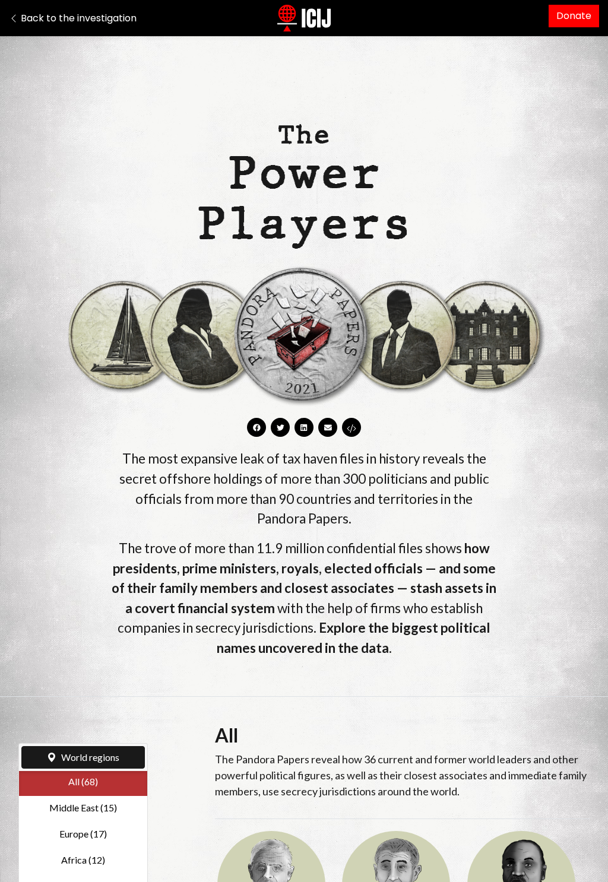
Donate (573, 16)
